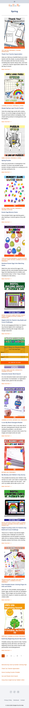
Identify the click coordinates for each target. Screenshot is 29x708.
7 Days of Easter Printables (9, 258)
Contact (23, 700)
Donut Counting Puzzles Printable (11, 672)
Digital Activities (6, 315)
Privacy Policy (8, 700)
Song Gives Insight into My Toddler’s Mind (13, 680)
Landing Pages (5, 580)
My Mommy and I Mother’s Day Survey (13, 474)
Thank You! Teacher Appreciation (12, 54)
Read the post (6, 69)
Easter (3, 208)
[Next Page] (21, 655)
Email (2, 357)
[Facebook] (11, 692)
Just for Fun (5, 50)
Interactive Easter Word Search (11, 374)
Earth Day (4, 636)
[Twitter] (14, 692)
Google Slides (16, 522)
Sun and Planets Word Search (10, 676)
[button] (28, 344)
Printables (12, 50)
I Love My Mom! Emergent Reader (12, 422)
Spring (21, 105)
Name (2, 352)
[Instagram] (18, 692)
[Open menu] (14, 1)
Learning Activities (7, 105)
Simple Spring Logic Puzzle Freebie (13, 108)
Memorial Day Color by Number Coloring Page (14, 664)
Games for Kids (6, 158)
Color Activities (22, 258)
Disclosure (16, 700)
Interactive (18, 370)
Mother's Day (16, 420)
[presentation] (14, 33)
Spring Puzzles (6, 160)
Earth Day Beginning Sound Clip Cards (14, 638)
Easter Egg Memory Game (10, 212)
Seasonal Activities (7, 209)
